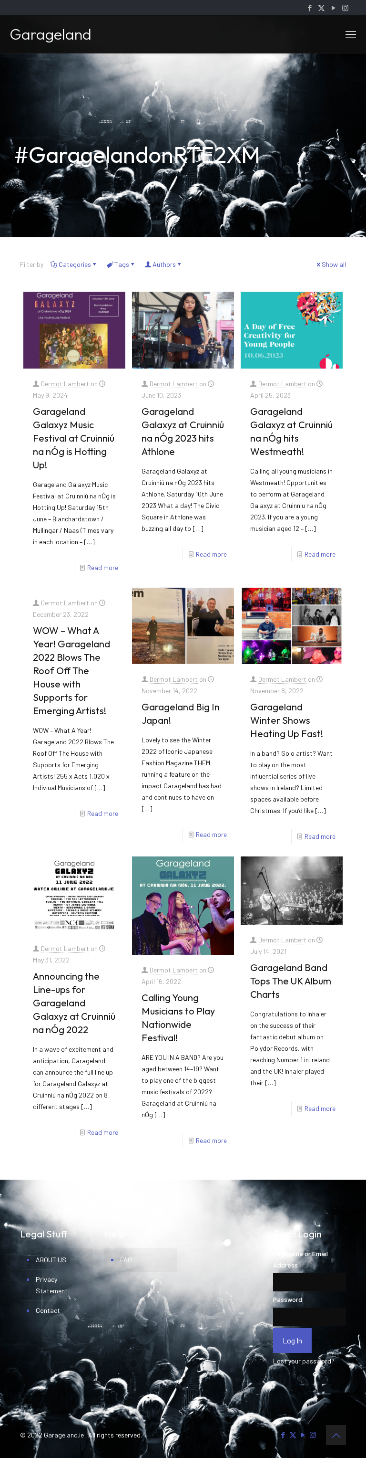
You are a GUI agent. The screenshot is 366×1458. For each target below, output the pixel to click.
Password (287, 1299)
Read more (102, 567)
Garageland (51, 33)
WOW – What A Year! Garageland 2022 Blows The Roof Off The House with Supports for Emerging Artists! (71, 670)
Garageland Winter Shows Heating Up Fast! (286, 720)
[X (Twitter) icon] (321, 7)
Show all (334, 264)
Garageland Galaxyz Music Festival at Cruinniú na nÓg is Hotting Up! (73, 438)
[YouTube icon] (333, 7)
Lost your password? (304, 1361)
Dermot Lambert (65, 384)
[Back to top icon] (336, 1435)
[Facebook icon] (309, 7)
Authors (164, 264)
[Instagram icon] (345, 7)
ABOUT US (51, 1260)
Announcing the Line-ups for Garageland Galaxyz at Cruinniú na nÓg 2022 (74, 1002)
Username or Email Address (300, 1259)
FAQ (126, 1260)
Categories (75, 264)
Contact (48, 1310)
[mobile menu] (351, 34)
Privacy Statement (52, 1285)
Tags (121, 264)
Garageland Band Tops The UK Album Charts (290, 980)
